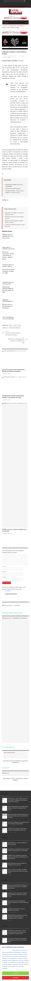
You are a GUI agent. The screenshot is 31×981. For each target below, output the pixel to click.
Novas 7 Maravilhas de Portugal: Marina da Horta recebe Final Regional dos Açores (18, 808)
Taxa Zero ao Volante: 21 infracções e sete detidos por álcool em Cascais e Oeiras (17, 940)
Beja (11, 325)
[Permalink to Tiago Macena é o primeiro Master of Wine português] (4, 844)
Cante (15, 325)
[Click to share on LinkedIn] (9, 203)
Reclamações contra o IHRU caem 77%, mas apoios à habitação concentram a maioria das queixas (18, 800)
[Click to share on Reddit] (12, 203)
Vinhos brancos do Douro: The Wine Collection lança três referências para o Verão (18, 871)
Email (3, 571)
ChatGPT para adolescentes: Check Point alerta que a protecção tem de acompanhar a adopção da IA (17, 932)
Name (4, 566)
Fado (19, 325)
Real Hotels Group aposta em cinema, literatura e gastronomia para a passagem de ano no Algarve (17, 917)
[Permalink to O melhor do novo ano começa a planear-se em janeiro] (4, 910)
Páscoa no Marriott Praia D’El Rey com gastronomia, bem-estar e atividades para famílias (18, 887)
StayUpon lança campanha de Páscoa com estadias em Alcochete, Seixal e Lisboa (17, 894)
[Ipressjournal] (15, 11)
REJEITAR (15, 977)
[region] (15, 963)
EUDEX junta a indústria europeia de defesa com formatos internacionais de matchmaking (18, 857)
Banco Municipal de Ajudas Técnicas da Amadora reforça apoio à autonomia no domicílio (18, 816)
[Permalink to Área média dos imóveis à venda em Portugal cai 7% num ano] (4, 865)
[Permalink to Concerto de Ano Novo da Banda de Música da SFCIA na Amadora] (15, 359)
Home (5, 25)
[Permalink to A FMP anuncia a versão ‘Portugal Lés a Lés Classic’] (15, 465)
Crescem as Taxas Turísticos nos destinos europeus (12, 333)
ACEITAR (15, 973)
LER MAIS (11, 968)
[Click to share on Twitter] (3, 203)
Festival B (5, 327)
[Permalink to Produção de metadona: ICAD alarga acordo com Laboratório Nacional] (4, 830)
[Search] (24, 1)
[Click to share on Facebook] (6, 203)
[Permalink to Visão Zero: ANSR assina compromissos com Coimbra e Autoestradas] (4, 824)
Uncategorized (12, 25)
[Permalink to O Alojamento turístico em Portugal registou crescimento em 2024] (15, 385)
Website (4, 577)
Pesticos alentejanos (14, 327)
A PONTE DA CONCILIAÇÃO (12, 188)
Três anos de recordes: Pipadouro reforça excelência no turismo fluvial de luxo (18, 902)
